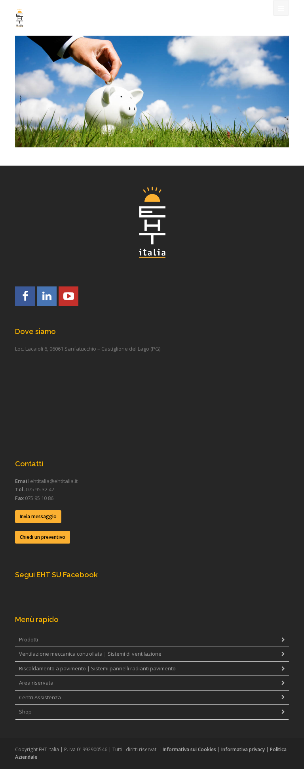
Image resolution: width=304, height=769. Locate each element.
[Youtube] (68, 296)
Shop (25, 711)
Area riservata (36, 682)
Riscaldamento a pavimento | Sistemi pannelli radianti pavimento (97, 668)
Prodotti (28, 639)
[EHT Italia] (19, 18)
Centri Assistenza (40, 697)
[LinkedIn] (47, 296)
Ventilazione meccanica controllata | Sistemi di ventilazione (90, 653)
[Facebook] (25, 296)
